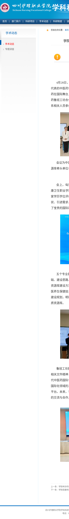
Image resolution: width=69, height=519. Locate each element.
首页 (4, 21)
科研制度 (57, 21)
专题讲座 (9, 49)
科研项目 (30, 21)
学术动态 (43, 21)
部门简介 (16, 21)
